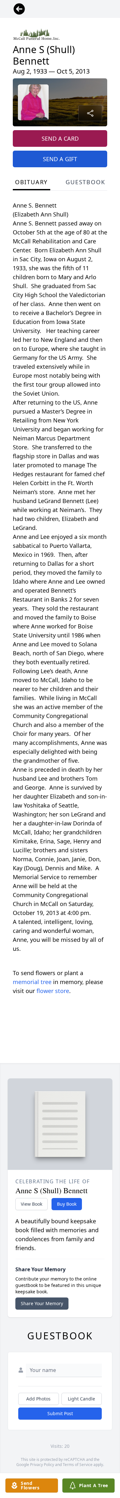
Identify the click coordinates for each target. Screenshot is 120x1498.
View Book (31, 1204)
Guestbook (85, 182)
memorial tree (32, 982)
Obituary (31, 182)
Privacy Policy (42, 1464)
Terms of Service (77, 1464)
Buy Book (66, 1204)
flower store (52, 991)
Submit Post (60, 1413)
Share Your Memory (42, 1303)
